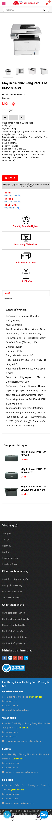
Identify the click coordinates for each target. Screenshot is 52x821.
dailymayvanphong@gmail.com (19, 803)
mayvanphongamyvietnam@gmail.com (23, 741)
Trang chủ (7, 533)
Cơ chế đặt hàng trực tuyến (15, 579)
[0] (47, 3)
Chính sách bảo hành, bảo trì (15, 637)
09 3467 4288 (10, 201)
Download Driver (9, 564)
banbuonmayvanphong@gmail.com (21, 772)
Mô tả (7, 293)
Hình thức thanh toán (12, 591)
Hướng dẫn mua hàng (12, 585)
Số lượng (7, 110)
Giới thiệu (6, 546)
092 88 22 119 (11, 207)
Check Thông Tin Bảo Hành (14, 625)
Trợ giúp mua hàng (10, 598)
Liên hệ (12, 178)
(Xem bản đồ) (35, 697)
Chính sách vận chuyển (12, 631)
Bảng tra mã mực (10, 558)
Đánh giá (8, 299)
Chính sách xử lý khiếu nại (14, 643)
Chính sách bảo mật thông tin (15, 619)
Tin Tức (5, 540)
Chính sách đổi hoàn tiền (13, 613)
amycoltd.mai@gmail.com (17, 710)
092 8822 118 (10, 195)
